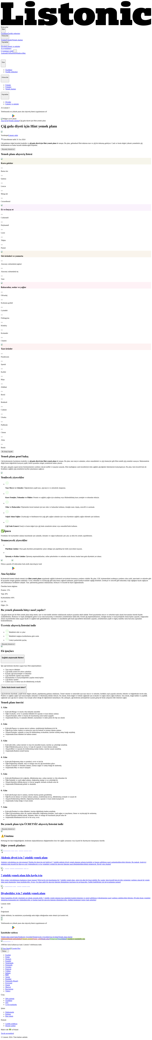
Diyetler (4, 46)
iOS (8, 53)
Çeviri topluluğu (11, 1005)
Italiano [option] (8, 973)
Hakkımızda (9, 1012)
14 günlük (76, 939)
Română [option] (8, 979)
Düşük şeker (45, 939)
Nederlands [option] (9, 963)
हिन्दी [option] (7, 975)
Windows (19, 53)
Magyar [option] (8, 987)
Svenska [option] (8, 967)
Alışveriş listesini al (8, 149)
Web (14, 53)
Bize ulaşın (9, 1016)
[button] (3, 57)
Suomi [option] (7, 977)
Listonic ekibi (13, 135)
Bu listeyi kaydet (7, 451)
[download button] (6, 117)
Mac (24, 53)
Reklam (8, 1014)
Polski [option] (7, 957)
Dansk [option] (7, 985)
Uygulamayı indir (7, 51)
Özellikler (4, 33)
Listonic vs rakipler (13, 46)
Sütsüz (64, 939)
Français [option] (8, 969)
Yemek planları (17, 40)
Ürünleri (9, 40)
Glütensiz (4, 939)
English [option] (8, 955)
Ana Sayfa (4, 121)
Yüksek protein (27, 939)
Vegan (59, 939)
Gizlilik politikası (11, 1024)
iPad (11, 53)
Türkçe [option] (7, 991)
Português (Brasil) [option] (11, 981)
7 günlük (69, 939)
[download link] (5, 948)
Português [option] (8, 965)
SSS (6, 1003)
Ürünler (3, 40)
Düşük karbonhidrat (15, 939)
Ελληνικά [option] (8, 983)
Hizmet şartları (10, 1026)
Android (4, 53)
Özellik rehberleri (14, 33)
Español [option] (8, 961)
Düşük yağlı (36, 939)
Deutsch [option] (8, 959)
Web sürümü (9, 999)
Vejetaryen (53, 939)
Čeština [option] (8, 971)
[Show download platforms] (15, 50)
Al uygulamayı (6, 48)
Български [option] (9, 989)
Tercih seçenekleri (7, 1033)
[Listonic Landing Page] (76, 25)
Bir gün (82, 939)
